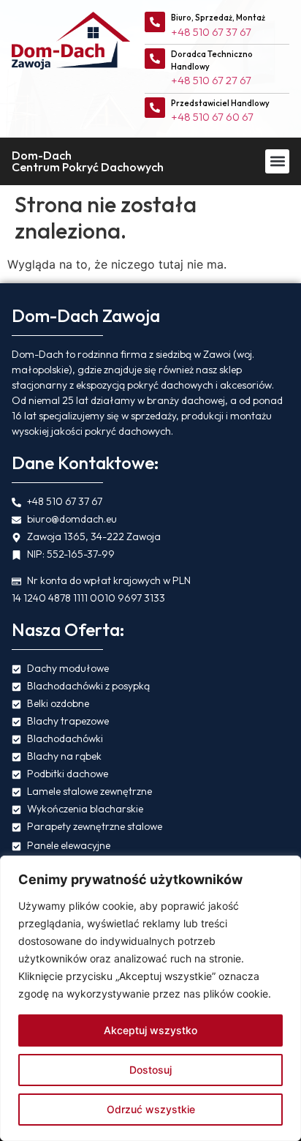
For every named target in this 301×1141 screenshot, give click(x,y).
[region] (150, 998)
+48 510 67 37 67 (211, 32)
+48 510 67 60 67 (212, 117)
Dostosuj (150, 1069)
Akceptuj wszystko (150, 1030)
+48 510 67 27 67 (211, 80)
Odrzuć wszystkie (151, 1109)
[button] (277, 161)
